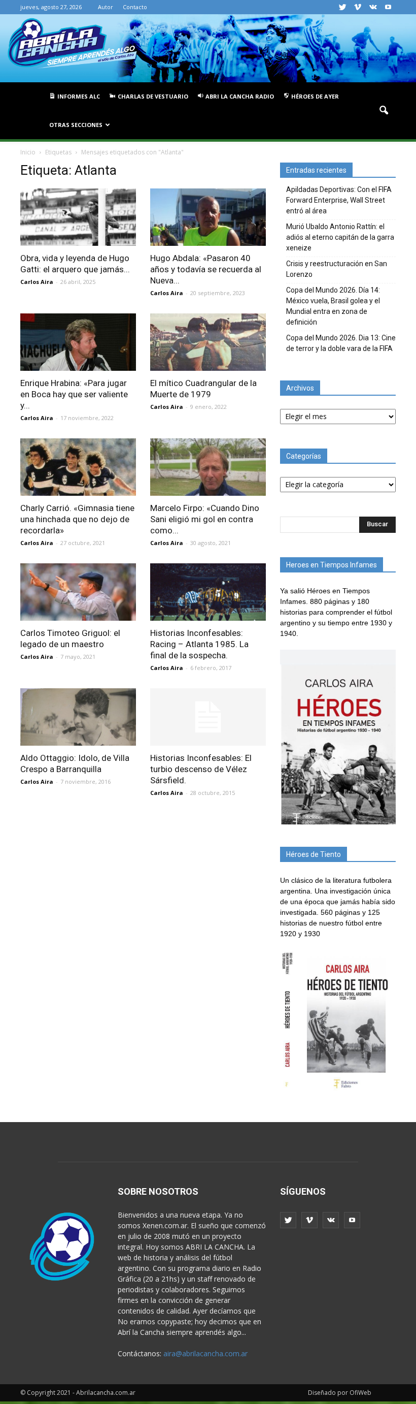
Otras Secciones (75, 125)
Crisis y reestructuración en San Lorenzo (336, 269)
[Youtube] (388, 7)
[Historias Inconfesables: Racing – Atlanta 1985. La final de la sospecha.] (208, 592)
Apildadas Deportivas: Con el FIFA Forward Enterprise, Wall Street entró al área (339, 200)
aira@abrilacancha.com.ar (205, 1353)
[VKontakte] (372, 7)
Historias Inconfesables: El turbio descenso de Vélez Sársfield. (201, 769)
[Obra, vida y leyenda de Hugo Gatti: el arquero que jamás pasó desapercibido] (78, 217)
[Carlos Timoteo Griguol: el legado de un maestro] (78, 592)
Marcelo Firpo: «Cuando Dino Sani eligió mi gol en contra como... (204, 519)
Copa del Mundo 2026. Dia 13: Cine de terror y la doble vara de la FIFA (341, 343)
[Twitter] (342, 7)
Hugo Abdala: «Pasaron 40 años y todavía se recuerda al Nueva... (205, 269)
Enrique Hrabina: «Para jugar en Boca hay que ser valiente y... (74, 394)
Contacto (135, 7)
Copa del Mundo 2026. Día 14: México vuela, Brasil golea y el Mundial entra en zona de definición (333, 306)
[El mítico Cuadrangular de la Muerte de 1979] (208, 342)
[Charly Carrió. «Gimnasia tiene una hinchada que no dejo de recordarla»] (78, 467)
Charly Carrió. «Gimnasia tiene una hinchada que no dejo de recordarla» (77, 519)
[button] (383, 111)
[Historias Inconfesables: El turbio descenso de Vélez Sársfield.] (208, 717)
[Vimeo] (357, 7)
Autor (105, 7)
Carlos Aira (36, 281)
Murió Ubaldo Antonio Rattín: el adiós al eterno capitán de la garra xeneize (340, 237)
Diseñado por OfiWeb (339, 1392)
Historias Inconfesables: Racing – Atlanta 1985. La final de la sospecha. (199, 644)
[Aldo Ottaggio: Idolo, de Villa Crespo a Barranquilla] (78, 717)
